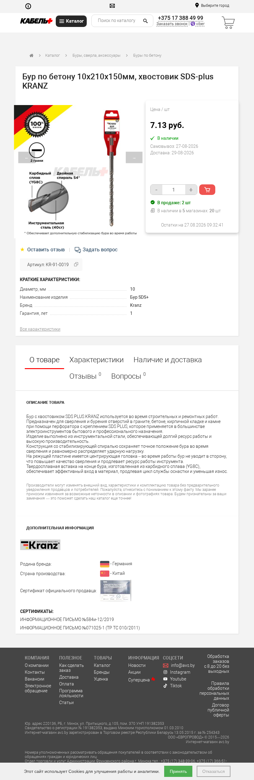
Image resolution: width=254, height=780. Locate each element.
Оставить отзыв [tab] (43, 250)
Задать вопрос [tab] (99, 250)
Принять (178, 771)
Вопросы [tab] (128, 376)
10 (132, 289)
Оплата (66, 683)
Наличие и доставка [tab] (168, 359)
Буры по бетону (147, 55)
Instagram (180, 672)
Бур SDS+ (139, 297)
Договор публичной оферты (218, 710)
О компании (37, 665)
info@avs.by (183, 665)
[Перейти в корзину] (203, 19)
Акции (134, 672)
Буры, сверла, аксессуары (96, 55)
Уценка (101, 678)
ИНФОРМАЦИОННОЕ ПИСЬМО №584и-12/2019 (67, 619)
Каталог (52, 55)
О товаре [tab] (44, 359)
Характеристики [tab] (96, 359)
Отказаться (213, 771)
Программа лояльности (71, 693)
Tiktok (176, 685)
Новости (137, 665)
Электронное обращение (38, 688)
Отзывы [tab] (85, 376)
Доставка (69, 677)
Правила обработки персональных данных (214, 691)
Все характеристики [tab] (40, 329)
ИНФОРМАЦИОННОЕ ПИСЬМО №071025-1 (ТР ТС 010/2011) (80, 627)
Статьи (66, 702)
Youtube (178, 678)
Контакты (35, 672)
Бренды (102, 672)
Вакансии (34, 678)
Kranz (136, 305)
